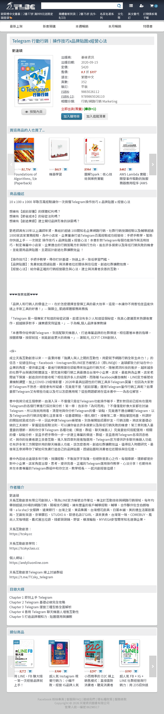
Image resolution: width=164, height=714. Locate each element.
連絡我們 (89, 699)
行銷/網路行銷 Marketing (99, 101)
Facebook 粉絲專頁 (51, 699)
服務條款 (121, 699)
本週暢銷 (82, 26)
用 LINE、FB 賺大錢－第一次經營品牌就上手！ (28, 680)
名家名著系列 (107, 16)
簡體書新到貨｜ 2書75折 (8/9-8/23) (77, 16)
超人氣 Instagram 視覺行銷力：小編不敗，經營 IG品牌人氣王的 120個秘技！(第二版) (64, 685)
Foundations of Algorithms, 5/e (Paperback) (25, 178)
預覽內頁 (36, 111)
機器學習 (55, 174)
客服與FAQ (73, 699)
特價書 (148, 26)
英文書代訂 (133, 16)
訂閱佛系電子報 (150, 16)
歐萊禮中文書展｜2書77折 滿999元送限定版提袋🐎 (27, 16)
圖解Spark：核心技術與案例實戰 (98, 176)
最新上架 (16, 26)
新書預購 (49, 26)
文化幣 (120, 16)
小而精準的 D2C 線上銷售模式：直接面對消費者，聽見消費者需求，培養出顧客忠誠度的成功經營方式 (99, 685)
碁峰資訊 (87, 57)
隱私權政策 (104, 699)
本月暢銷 (114, 26)
